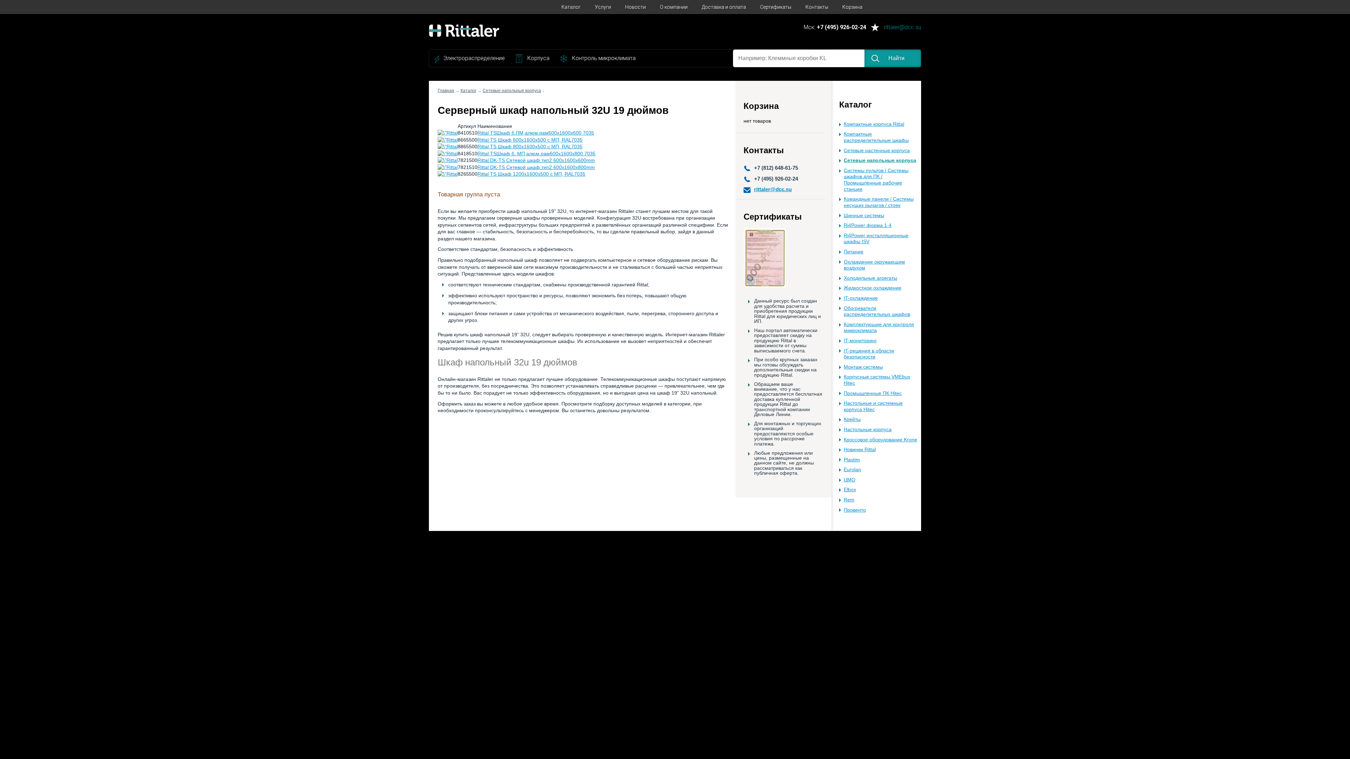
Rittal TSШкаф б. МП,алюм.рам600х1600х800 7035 (536, 153)
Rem (849, 499)
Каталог (571, 7)
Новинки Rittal (860, 449)
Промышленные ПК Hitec (873, 393)
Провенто (855, 510)
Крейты (852, 419)
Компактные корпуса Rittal (874, 124)
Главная (446, 91)
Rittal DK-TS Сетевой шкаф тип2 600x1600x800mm (536, 167)
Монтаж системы (863, 367)
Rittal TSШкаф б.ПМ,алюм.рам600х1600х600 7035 (535, 133)
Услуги (603, 7)
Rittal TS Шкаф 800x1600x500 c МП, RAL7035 (530, 146)
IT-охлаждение (861, 298)
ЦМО (849, 479)
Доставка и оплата (724, 7)
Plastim (852, 459)
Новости (635, 7)
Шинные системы (864, 215)
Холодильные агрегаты (870, 278)
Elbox (850, 489)
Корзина (852, 7)
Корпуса (538, 58)
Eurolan (852, 469)
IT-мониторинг (860, 340)
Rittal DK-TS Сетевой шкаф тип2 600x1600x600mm (536, 160)
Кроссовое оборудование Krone (880, 439)
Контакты (816, 7)
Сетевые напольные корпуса (880, 160)
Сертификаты (775, 7)
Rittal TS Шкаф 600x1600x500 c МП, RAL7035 (530, 140)
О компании (674, 7)
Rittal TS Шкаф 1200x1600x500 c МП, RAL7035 (531, 174)
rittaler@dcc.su (902, 28)
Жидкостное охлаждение (872, 288)
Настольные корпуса (868, 429)
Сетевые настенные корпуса (877, 150)
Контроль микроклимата (604, 58)
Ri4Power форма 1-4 (868, 225)
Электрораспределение (474, 58)
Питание (853, 251)
